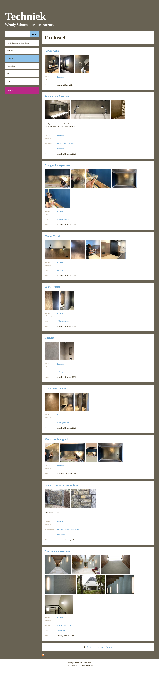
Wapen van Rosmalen (57, 96)
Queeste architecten (64, 625)
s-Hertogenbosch (63, 219)
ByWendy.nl (11, 90)
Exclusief (60, 77)
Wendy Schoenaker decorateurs (18, 43)
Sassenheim (61, 630)
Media (9, 73)
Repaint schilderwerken (65, 143)
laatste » (109, 647)
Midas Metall (52, 236)
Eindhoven (61, 535)
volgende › (100, 647)
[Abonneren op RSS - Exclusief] (43, 655)
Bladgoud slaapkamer (57, 165)
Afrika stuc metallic (56, 388)
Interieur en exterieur (57, 551)
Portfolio (10, 51)
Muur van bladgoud (56, 439)
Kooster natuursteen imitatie (61, 484)
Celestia (49, 337)
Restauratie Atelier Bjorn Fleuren (68, 530)
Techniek (10, 58)
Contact (9, 81)
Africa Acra (52, 50)
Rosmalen (60, 149)
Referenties (11, 66)
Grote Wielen (52, 286)
